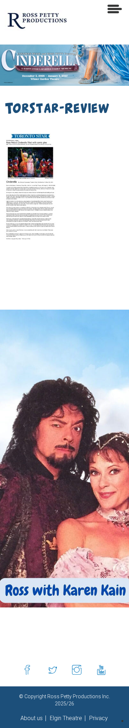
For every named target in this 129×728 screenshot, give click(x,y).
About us (31, 718)
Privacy (98, 718)
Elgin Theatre (65, 718)
